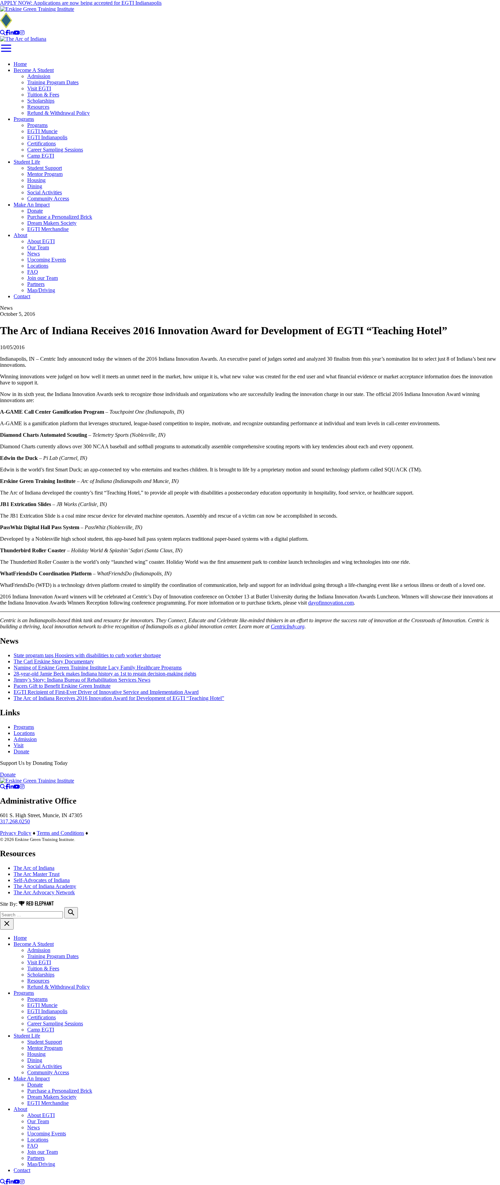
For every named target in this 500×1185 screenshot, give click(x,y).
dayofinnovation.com (331, 603)
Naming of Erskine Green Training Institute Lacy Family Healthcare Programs (98, 667)
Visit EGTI (39, 88)
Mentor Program (45, 174)
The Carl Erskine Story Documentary (54, 661)
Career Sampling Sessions (55, 149)
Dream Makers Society (52, 223)
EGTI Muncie (42, 131)
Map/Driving (41, 290)
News (33, 253)
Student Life (27, 162)
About (20, 235)
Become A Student (34, 70)
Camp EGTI (40, 156)
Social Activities (44, 192)
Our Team (38, 247)
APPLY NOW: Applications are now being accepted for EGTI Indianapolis (81, 3)
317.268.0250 (15, 821)
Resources (38, 107)
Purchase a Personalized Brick (59, 217)
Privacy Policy (15, 833)
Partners (36, 284)
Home (20, 64)
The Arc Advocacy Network (44, 892)
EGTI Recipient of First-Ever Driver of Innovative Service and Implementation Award (106, 692)
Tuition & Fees (43, 94)
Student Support (44, 168)
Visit (18, 745)
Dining (34, 186)
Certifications (41, 143)
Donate (35, 211)
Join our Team (42, 278)
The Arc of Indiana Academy (45, 886)
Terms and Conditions (60, 833)
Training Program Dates (53, 82)
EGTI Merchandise (48, 229)
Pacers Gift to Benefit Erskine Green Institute (62, 686)
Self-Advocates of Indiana (42, 880)
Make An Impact (32, 205)
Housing (36, 180)
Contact (22, 296)
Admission (38, 76)
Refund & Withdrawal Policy (58, 113)
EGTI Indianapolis (47, 137)
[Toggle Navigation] (6, 52)
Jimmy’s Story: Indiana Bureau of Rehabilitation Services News (82, 680)
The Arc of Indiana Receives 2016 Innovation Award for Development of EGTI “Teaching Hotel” (119, 698)
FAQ (32, 272)
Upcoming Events (46, 260)
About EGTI (41, 241)
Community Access (48, 198)
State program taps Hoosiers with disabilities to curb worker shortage (87, 655)
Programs (24, 119)
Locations (37, 266)
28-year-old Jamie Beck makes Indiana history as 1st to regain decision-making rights (105, 674)
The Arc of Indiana (34, 868)
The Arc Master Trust (37, 874)
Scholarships (40, 101)
